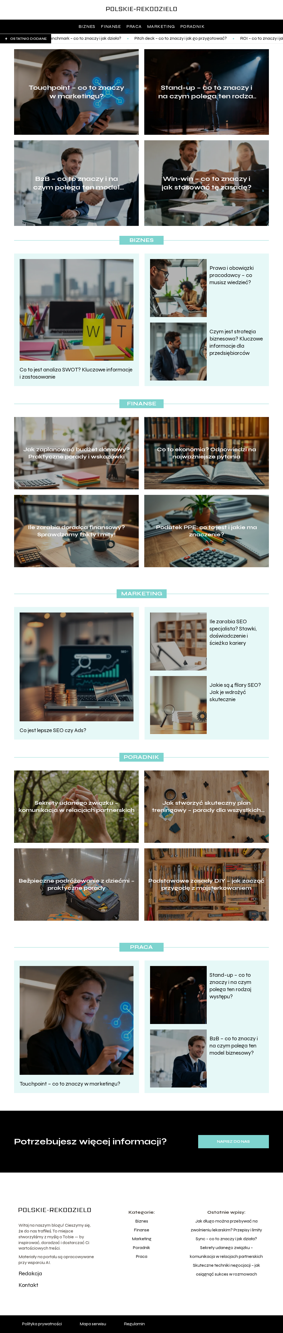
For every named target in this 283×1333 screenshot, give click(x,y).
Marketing (161, 26)
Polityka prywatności (42, 1323)
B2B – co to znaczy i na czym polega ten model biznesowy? (76, 183)
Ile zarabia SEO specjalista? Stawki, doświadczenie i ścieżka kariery (232, 632)
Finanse (111, 26)
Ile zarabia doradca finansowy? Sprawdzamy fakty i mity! (76, 531)
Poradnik (192, 26)
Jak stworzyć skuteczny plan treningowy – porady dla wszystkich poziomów (206, 806)
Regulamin (134, 1323)
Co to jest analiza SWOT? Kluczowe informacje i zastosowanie (76, 373)
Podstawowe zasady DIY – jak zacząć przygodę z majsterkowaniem (206, 884)
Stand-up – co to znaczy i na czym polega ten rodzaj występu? (206, 92)
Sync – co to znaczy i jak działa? (226, 1238)
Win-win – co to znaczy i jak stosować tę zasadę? (206, 183)
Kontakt (28, 1285)
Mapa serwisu (93, 1323)
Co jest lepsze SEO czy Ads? (53, 730)
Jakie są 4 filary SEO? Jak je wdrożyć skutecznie (235, 692)
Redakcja (30, 1273)
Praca (134, 26)
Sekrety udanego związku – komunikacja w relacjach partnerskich (77, 806)
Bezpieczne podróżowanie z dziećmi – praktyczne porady (77, 884)
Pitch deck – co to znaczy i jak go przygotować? (114, 38)
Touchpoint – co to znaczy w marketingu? (76, 92)
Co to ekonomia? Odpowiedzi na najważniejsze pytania (206, 453)
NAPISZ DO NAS (233, 1141)
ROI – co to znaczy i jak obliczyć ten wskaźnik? (219, 38)
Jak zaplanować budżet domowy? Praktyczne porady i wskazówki (76, 453)
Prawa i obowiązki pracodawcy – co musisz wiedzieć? (231, 275)
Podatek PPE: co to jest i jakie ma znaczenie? (206, 531)
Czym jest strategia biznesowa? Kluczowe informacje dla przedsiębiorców (236, 342)
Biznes (86, 26)
